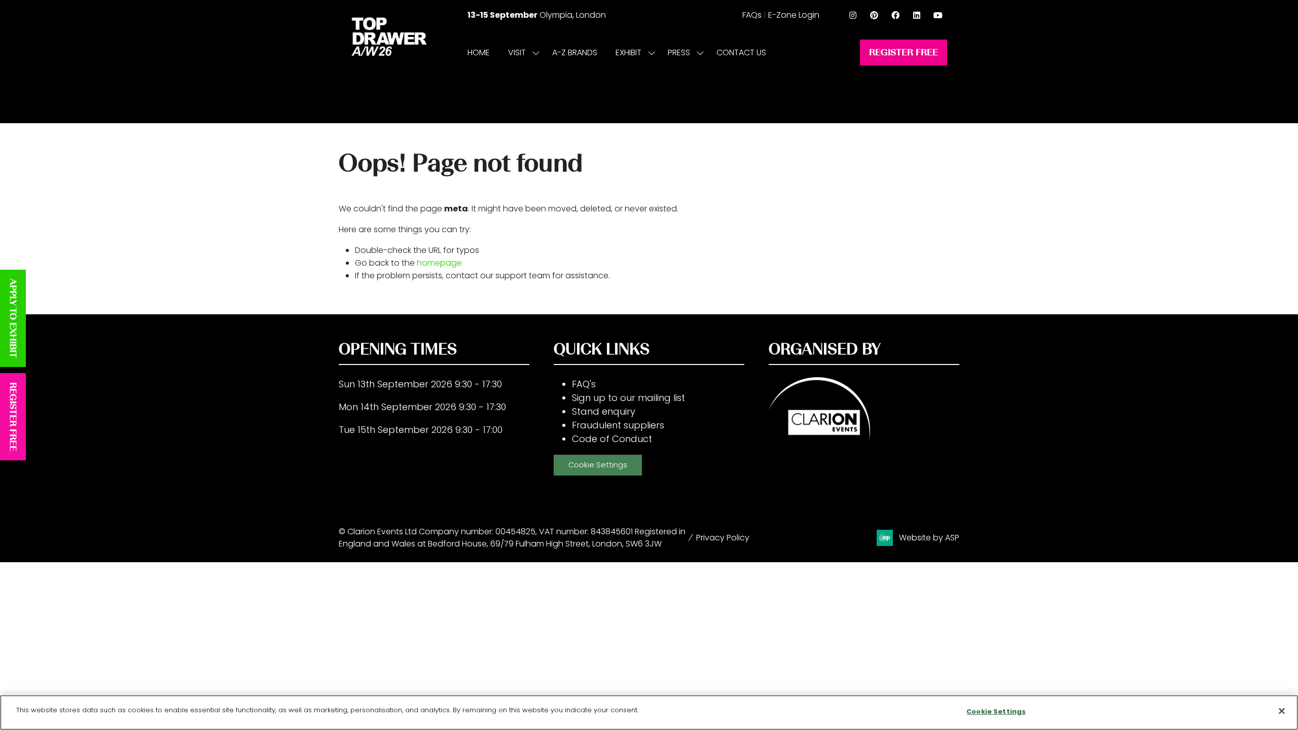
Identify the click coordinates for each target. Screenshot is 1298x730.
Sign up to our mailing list (628, 397)
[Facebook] (895, 15)
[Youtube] (938, 15)
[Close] (1282, 711)
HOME (478, 52)
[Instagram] (853, 15)
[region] (649, 712)
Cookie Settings (597, 465)
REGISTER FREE (13, 416)
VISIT (517, 52)
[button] (903, 52)
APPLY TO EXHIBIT (13, 318)
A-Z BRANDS (574, 52)
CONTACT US (741, 52)
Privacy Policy (722, 537)
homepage (439, 263)
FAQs (752, 15)
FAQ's (584, 384)
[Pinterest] (874, 15)
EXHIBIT (628, 52)
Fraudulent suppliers (618, 425)
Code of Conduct (612, 438)
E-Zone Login (793, 15)
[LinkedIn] (917, 15)
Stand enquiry (603, 411)
